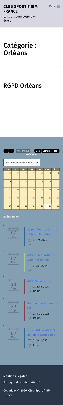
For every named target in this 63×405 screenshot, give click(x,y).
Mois (38, 150)
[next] (11, 151)
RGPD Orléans (22, 85)
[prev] (6, 151)
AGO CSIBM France (39, 281)
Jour (56, 150)
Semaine (47, 150)
